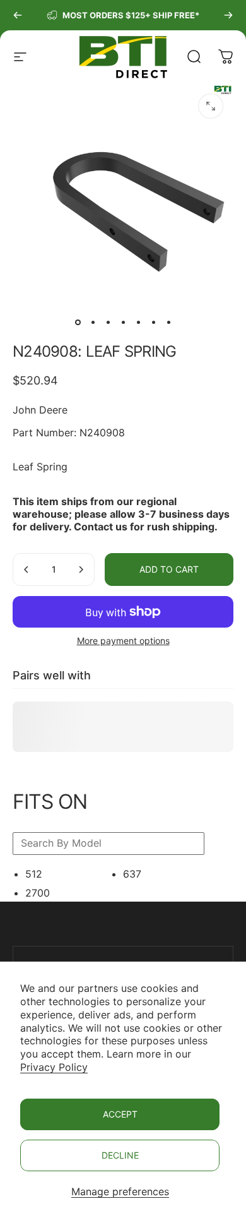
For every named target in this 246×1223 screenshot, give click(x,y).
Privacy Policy (54, 1067)
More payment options (123, 640)
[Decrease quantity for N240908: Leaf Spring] (26, 569)
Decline (120, 1155)
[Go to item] (77, 322)
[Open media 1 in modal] (210, 106)
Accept (120, 1114)
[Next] (228, 15)
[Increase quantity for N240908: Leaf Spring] (80, 569)
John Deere (40, 409)
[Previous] (18, 15)
